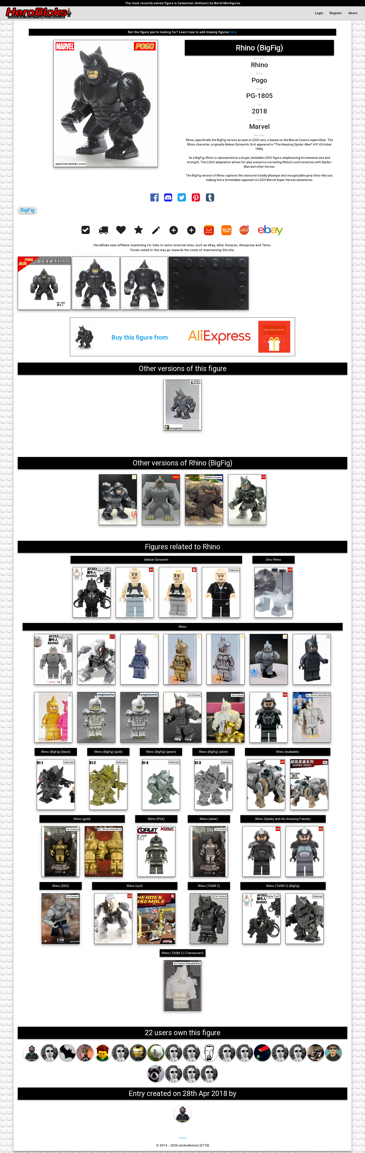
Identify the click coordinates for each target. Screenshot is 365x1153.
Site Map (182, 1138)
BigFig (27, 210)
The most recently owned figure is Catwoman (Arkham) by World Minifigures (182, 3)
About (352, 13)
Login (319, 13)
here (233, 32)
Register (336, 13)
